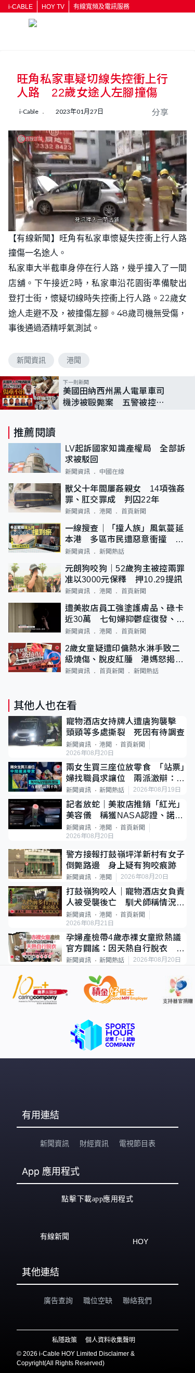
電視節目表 (137, 1143)
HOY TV (53, 6)
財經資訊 (94, 1143)
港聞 (74, 360)
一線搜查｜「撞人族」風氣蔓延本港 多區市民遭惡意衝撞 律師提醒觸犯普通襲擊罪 (124, 534)
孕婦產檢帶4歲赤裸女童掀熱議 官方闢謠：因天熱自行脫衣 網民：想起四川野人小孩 (126, 943)
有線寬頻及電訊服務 (101, 6)
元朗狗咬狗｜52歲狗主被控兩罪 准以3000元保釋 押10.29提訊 (126, 574)
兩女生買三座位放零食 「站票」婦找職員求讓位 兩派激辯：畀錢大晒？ (125, 773)
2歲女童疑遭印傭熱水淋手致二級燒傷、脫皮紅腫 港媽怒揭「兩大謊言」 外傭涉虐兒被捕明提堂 (122, 654)
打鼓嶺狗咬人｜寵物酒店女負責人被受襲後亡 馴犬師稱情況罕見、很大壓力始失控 (125, 898)
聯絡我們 (137, 1300)
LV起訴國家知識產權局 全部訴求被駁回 (125, 454)
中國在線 (111, 471)
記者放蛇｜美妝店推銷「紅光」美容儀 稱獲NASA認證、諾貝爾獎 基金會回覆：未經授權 (125, 810)
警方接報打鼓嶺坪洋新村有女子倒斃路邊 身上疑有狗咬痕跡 (125, 860)
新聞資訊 (31, 360)
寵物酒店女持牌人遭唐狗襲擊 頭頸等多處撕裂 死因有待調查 (125, 727)
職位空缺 (97, 1300)
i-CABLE (20, 6)
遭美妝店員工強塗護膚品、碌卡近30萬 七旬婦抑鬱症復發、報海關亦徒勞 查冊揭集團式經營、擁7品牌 (125, 614)
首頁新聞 (133, 511)
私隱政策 (64, 1340)
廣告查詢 (58, 1300)
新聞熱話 (111, 551)
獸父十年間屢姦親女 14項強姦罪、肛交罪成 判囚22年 (125, 494)
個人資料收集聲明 (110, 1340)
